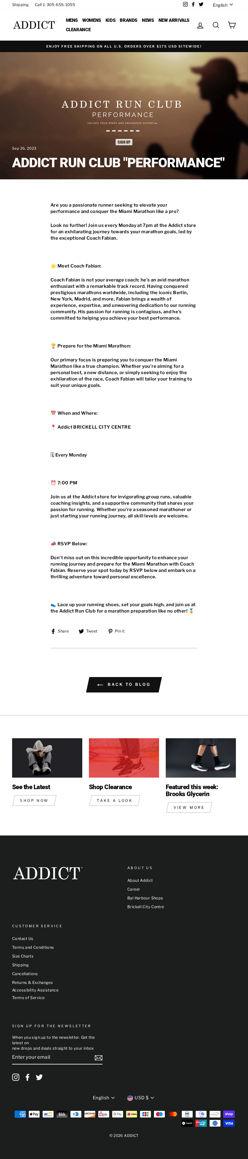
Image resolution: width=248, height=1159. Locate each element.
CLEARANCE (78, 29)
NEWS (148, 20)
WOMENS (91, 20)
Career (133, 889)
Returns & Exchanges (32, 982)
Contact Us (23, 938)
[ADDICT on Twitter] (39, 1077)
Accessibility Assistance (35, 990)
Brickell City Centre (145, 907)
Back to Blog (128, 684)
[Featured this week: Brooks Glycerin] (201, 758)
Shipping (20, 4)
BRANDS (128, 20)
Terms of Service (28, 997)
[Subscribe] (99, 1057)
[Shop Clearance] (124, 758)
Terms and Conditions (33, 947)
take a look (115, 800)
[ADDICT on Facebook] (27, 1077)
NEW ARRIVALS (174, 20)
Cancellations (25, 973)
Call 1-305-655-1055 (55, 4)
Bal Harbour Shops (145, 898)
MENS (72, 20)
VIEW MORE (189, 807)
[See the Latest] (47, 758)
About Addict (140, 880)
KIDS (111, 20)
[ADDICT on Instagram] (15, 1077)
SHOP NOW (34, 800)
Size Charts (23, 956)
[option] (124, 46)
